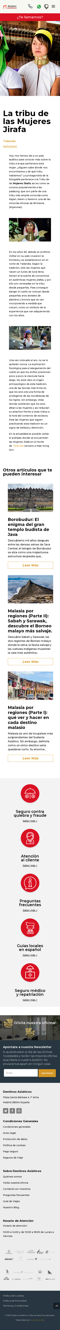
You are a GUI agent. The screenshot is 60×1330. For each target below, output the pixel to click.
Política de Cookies (13, 1296)
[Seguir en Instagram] (19, 1110)
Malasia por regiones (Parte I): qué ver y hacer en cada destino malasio (28, 717)
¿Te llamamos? (30, 17)
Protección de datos (15, 1139)
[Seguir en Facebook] (12, 1110)
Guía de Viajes (11, 1201)
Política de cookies (14, 1145)
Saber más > (30, 820)
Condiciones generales (16, 1126)
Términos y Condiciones (15, 1306)
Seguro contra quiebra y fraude (30, 813)
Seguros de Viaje (13, 1157)
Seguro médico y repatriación (30, 992)
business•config (37, 1320)
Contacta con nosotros (16, 1188)
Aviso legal (9, 1132)
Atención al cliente (30, 858)
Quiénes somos (12, 1176)
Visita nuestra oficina (15, 1182)
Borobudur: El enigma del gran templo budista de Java (28, 527)
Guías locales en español (30, 947)
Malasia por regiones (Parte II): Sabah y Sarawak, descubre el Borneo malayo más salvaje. (30, 620)
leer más (30, 565)
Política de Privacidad (14, 1301)
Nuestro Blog (11, 1207)
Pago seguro (10, 1151)
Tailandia (9, 141)
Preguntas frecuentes (30, 903)
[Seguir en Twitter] (5, 1110)
